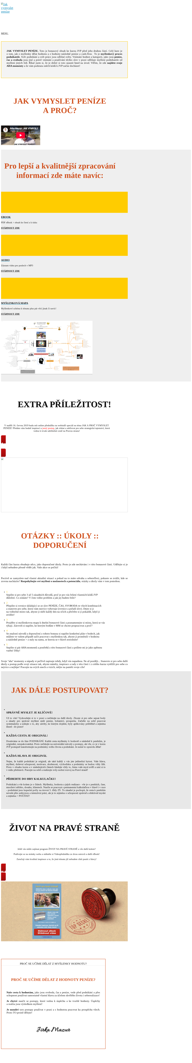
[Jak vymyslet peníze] (9, 11)
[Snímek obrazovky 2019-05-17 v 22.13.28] (64, 940)
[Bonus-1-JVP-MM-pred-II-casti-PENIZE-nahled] (46, 373)
